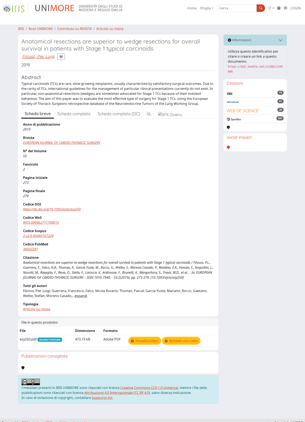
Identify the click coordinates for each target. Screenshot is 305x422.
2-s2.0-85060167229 (38, 236)
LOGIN (295, 8)
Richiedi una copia (183, 340)
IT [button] (269, 8)
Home (192, 8)
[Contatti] (285, 8)
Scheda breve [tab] (38, 113)
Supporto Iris (102, 397)
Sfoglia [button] (205, 8)
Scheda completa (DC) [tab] (119, 113)
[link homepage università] (79, 8)
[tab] (149, 113)
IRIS (21, 28)
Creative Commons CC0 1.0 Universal (149, 387)
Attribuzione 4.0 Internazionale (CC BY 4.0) (117, 392)
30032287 (30, 249)
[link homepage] (15, 8)
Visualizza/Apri (146, 340)
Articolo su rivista (109, 28)
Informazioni (241, 40)
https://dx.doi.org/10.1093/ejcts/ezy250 (52, 209)
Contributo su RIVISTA (74, 28)
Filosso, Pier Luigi (38, 56)
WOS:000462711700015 (41, 222)
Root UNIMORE (41, 28)
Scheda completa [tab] (73, 113)
